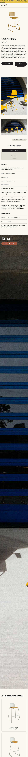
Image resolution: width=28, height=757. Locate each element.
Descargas (14, 155)
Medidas (14, 153)
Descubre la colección (9, 243)
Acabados (14, 158)
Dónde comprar (21, 64)
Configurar (7, 63)
